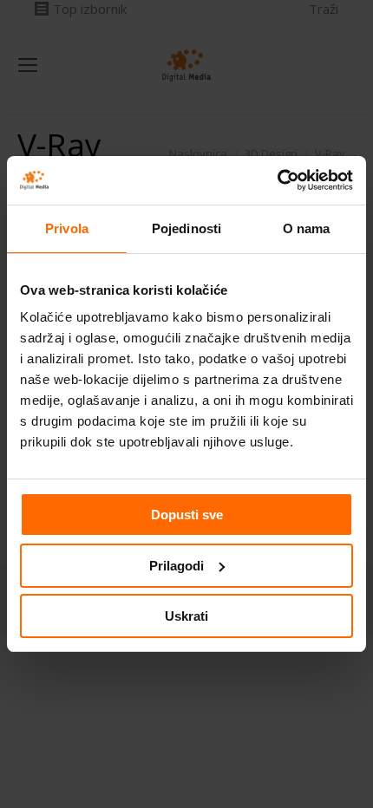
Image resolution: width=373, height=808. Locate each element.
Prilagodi (176, 565)
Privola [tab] (66, 228)
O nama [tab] (306, 228)
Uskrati (186, 616)
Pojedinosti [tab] (186, 228)
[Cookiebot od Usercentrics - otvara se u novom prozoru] (277, 180)
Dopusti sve (187, 514)
